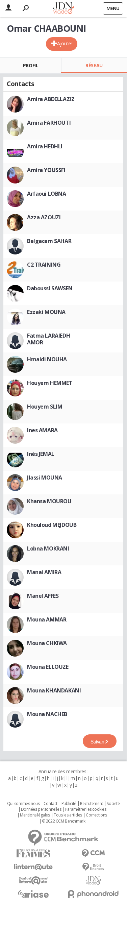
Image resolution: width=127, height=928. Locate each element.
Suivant (98, 741)
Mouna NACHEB (47, 714)
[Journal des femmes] (33, 853)
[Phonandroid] (93, 894)
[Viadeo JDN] (93, 880)
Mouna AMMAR (46, 619)
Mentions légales (35, 815)
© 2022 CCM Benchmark (63, 821)
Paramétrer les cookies (85, 809)
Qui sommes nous (23, 803)
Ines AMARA (42, 430)
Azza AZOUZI (43, 217)
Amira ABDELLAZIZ (50, 99)
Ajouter (64, 43)
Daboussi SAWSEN (50, 288)
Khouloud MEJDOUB (51, 525)
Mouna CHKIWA (47, 643)
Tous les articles (68, 815)
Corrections (96, 815)
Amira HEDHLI (44, 146)
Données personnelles (41, 809)
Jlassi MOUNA (44, 477)
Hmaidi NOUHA (47, 359)
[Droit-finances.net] (93, 867)
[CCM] (93, 853)
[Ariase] (33, 894)
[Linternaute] (33, 867)
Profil (30, 65)
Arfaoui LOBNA (46, 193)
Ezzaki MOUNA (46, 312)
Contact (50, 803)
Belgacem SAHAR (49, 241)
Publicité (68, 803)
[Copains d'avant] (33, 880)
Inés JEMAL (40, 454)
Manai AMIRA (44, 572)
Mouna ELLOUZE (48, 666)
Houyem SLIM (44, 406)
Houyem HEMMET (50, 383)
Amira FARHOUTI (49, 122)
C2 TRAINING (43, 264)
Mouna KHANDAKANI (54, 690)
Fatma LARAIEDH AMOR (48, 339)
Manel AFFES (42, 596)
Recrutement (91, 803)
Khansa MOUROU (49, 501)
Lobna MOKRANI (48, 548)
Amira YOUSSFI (46, 170)
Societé (113, 803)
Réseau (93, 65)
